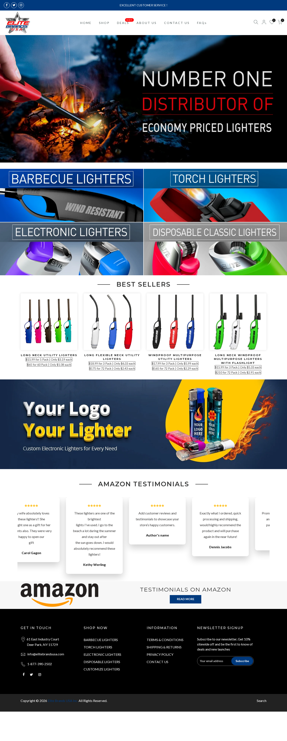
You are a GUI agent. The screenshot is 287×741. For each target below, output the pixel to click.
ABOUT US (147, 23)
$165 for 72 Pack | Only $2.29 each (175, 368)
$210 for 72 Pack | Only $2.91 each (238, 372)
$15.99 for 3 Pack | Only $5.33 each (238, 367)
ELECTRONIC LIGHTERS (102, 654)
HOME (86, 23)
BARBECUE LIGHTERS (101, 640)
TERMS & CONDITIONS (165, 640)
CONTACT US (177, 23)
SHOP (104, 23)
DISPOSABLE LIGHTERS (102, 662)
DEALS (125, 22)
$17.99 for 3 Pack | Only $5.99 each (175, 363)
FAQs (202, 23)
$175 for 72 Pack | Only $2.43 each (112, 368)
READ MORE (185, 599)
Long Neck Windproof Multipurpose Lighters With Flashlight (238, 359)
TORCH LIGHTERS (98, 647)
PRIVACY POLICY (160, 654)
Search (261, 701)
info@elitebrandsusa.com (45, 654)
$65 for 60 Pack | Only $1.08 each (49, 364)
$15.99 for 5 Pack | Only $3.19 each (49, 359)
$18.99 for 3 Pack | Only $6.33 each (112, 363)
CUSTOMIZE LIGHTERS (102, 669)
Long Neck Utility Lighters (49, 355)
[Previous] (25, 539)
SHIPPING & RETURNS (164, 647)
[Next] (262, 539)
